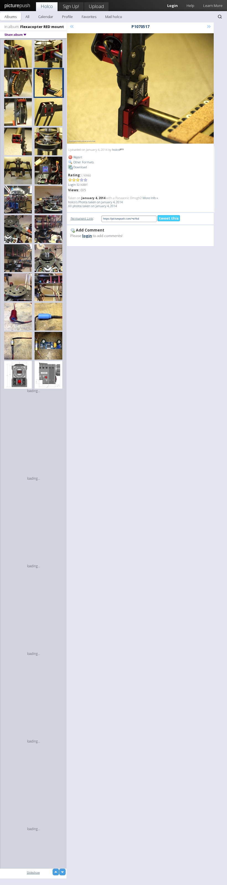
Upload (96, 6)
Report (77, 157)
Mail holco (113, 16)
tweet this (169, 218)
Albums (10, 16)
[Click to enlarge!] (140, 88)
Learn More (213, 5)
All (27, 16)
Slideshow (33, 872)
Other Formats (83, 162)
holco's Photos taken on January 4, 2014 (95, 202)
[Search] (219, 16)
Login (72, 184)
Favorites (89, 16)
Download (80, 167)
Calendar (45, 16)
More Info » (150, 198)
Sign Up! (71, 6)
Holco (47, 6)
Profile (67, 16)
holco (116, 150)
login (87, 235)
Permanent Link (82, 218)
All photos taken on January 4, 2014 (92, 206)
